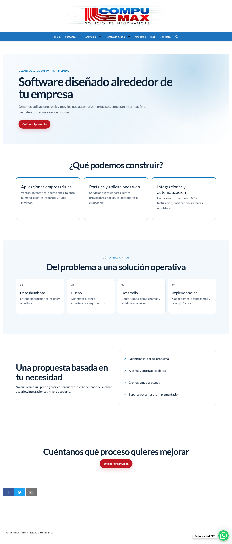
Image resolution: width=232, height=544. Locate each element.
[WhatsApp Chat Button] (223, 535)
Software (70, 36)
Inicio (57, 36)
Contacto (165, 36)
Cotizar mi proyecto (34, 124)
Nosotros (140, 36)
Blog (152, 36)
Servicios (90, 36)
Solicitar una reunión (116, 463)
